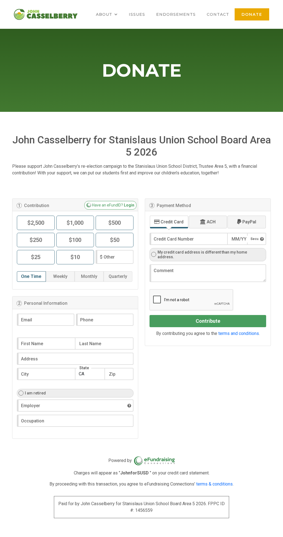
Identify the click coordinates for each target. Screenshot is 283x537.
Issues (137, 14)
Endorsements (176, 14)
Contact (218, 14)
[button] (106, 14)
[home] (46, 14)
